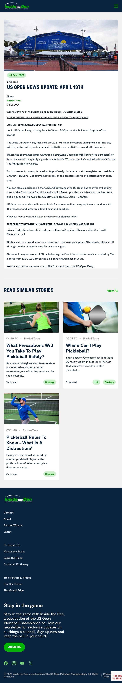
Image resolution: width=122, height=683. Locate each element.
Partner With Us (13, 525)
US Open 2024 (16, 75)
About (7, 519)
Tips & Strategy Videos (17, 577)
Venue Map (24, 216)
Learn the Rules (13, 557)
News (10, 96)
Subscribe (14, 647)
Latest (8, 531)
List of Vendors (48, 216)
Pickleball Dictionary (16, 564)
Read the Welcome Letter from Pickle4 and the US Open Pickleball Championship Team (47, 117)
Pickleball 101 (12, 545)
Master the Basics (14, 551)
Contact (9, 512)
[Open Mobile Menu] (116, 6)
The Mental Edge (14, 590)
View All (112, 291)
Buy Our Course (13, 584)
